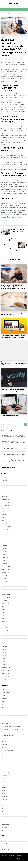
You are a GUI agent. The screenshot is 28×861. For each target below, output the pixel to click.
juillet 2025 (4, 514)
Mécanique (4, 787)
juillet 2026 (4, 481)
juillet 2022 (4, 609)
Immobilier (4, 775)
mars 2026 (4, 493)
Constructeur (5, 717)
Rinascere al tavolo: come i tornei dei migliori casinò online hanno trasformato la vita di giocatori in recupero (14, 448)
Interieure (4, 778)
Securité (4, 815)
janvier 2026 (5, 496)
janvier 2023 (5, 591)
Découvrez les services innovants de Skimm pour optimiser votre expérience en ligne (14, 363)
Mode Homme (5, 796)
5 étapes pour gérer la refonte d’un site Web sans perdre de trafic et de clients (13, 336)
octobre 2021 (5, 637)
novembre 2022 (6, 597)
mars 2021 (4, 658)
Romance (4, 806)
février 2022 (5, 624)
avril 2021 (4, 655)
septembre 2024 (6, 536)
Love (3, 784)
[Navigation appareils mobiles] (14, 9)
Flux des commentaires (7, 846)
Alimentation (5, 689)
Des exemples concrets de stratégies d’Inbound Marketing (12, 313)
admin (2, 59)
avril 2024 (4, 551)
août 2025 (4, 511)
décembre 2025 (6, 499)
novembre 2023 (6, 566)
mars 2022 (4, 621)
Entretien (4, 753)
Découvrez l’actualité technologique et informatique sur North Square (13, 390)
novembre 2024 (6, 530)
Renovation (5, 802)
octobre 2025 (5, 505)
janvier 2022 (5, 627)
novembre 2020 (6, 670)
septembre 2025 (6, 508)
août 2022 (4, 606)
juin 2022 (4, 612)
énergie (4, 747)
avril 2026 (4, 490)
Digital (2, 37)
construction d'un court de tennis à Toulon (12, 729)
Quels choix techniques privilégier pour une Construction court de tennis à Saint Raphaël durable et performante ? (13, 460)
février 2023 (5, 588)
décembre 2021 (6, 631)
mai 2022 (4, 615)
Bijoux (3, 708)
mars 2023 (4, 585)
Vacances (4, 827)
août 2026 (4, 477)
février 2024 (5, 557)
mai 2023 (4, 579)
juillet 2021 (4, 646)
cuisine (4, 732)
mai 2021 (4, 652)
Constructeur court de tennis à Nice (11, 720)
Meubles (4, 790)
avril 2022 (4, 618)
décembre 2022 (6, 594)
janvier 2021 (5, 664)
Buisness (4, 711)
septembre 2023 (6, 572)
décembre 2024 (6, 526)
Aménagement (5, 692)
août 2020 (4, 679)
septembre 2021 (6, 640)
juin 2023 (4, 575)
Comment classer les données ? (10, 415)
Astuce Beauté (5, 701)
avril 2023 (4, 582)
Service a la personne (7, 818)
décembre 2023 (6, 563)
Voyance (4, 830)
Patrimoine (5, 799)
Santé (3, 809)
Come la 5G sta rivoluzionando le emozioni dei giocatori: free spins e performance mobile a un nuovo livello (13, 454)
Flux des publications (7, 843)
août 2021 (4, 643)
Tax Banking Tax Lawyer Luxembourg (11, 821)
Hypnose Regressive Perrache (9, 772)
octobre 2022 (5, 600)
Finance (4, 766)
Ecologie (4, 741)
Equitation (4, 760)
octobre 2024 (5, 533)
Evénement (5, 763)
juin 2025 (4, 517)
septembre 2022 (6, 603)
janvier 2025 (5, 523)
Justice (3, 781)
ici (17, 220)
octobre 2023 (5, 569)
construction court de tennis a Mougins (11, 726)
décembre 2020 (6, 667)
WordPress (19, 859)
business (4, 714)
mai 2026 (4, 487)
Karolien (14, 3)
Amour (3, 695)
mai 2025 (4, 520)
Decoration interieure (7, 735)
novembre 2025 (6, 502)
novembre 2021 (6, 634)
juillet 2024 (4, 542)
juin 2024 (4, 545)
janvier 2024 (5, 560)
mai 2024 (4, 548)
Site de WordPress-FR (7, 849)
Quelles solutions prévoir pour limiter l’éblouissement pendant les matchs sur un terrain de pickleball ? (14, 442)
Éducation (4, 744)
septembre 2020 (6, 676)
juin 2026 (4, 484)
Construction (5, 723)
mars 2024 (4, 554)
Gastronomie (5, 769)
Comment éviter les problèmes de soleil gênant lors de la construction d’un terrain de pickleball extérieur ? (13, 436)
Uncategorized (5, 824)
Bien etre (4, 704)
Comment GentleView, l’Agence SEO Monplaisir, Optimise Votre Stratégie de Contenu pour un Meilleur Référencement (13, 287)
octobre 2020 (5, 673)
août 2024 (4, 539)
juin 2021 (4, 649)
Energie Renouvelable (7, 750)
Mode (3, 793)
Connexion (4, 840)
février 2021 (5, 661)
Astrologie (4, 698)
